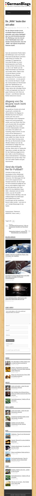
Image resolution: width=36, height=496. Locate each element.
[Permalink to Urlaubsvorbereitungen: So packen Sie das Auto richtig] (7, 450)
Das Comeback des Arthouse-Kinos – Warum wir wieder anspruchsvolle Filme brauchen (20, 394)
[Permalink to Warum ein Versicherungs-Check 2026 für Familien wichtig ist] (7, 378)
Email (7, 330)
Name (7, 325)
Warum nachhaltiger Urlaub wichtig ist (20, 452)
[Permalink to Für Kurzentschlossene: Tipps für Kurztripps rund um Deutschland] (7, 462)
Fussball (9, 27)
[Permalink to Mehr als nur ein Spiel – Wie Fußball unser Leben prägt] (7, 485)
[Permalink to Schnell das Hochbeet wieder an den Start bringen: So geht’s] (7, 420)
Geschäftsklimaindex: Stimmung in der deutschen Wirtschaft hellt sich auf (16, 298)
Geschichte (8, 174)
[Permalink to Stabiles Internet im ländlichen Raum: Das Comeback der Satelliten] (18, 252)
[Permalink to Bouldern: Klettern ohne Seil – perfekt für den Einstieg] (7, 473)
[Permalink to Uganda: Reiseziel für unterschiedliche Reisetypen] (7, 444)
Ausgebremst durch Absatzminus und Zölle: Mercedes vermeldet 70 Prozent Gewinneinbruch (17, 277)
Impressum (17, 494)
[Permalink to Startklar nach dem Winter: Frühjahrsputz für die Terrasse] (7, 426)
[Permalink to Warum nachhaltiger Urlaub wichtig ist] (7, 456)
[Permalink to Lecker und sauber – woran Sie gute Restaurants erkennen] (7, 390)
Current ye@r (9, 343)
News (12, 27)
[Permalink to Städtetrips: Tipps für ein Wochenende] (7, 438)
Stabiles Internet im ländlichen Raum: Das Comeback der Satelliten (16, 255)
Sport (15, 27)
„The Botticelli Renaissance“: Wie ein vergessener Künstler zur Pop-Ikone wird (18, 226)
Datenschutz (23, 494)
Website (8, 335)
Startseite (12, 494)
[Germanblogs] (18, 6)
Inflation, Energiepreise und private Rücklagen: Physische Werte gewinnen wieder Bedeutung (20, 369)
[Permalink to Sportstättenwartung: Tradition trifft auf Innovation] (7, 403)
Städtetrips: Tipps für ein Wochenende (20, 434)
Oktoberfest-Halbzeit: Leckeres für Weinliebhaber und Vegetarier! (18, 231)
